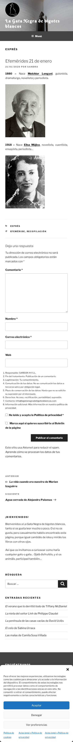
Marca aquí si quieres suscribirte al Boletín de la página (34, 425)
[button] (67, 669)
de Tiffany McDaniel (36, 606)
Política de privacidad (48, 415)
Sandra (32, 67)
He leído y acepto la (36, 415)
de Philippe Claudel (31, 613)
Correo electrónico (18, 337)
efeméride (17, 231)
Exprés (11, 49)
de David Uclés (34, 620)
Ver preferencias (36, 724)
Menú (38, 36)
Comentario (14, 269)
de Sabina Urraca (20, 628)
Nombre (11, 318)
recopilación (37, 231)
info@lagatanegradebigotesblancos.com (36, 401)
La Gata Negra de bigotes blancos (32, 23)
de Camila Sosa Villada (25, 635)
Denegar (36, 715)
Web (8, 355)
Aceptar (36, 705)
